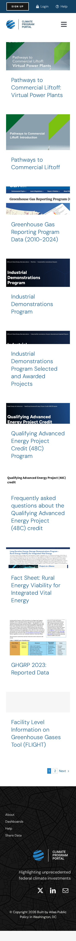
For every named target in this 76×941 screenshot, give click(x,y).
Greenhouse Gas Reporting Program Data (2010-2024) (35, 232)
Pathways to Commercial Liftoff (35, 163)
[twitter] (40, 890)
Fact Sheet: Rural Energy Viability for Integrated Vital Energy (35, 589)
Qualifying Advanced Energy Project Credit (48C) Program (38, 445)
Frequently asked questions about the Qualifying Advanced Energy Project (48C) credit (38, 513)
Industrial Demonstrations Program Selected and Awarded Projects (34, 369)
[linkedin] (53, 890)
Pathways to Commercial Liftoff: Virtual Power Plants (37, 87)
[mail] (65, 890)
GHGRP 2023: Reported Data (30, 668)
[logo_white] (50, 848)
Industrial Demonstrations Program (32, 304)
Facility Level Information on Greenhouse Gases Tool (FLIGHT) (36, 733)
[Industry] (38, 146)
